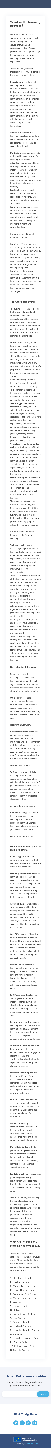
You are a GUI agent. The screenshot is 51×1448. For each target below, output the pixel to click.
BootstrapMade (31, 1443)
